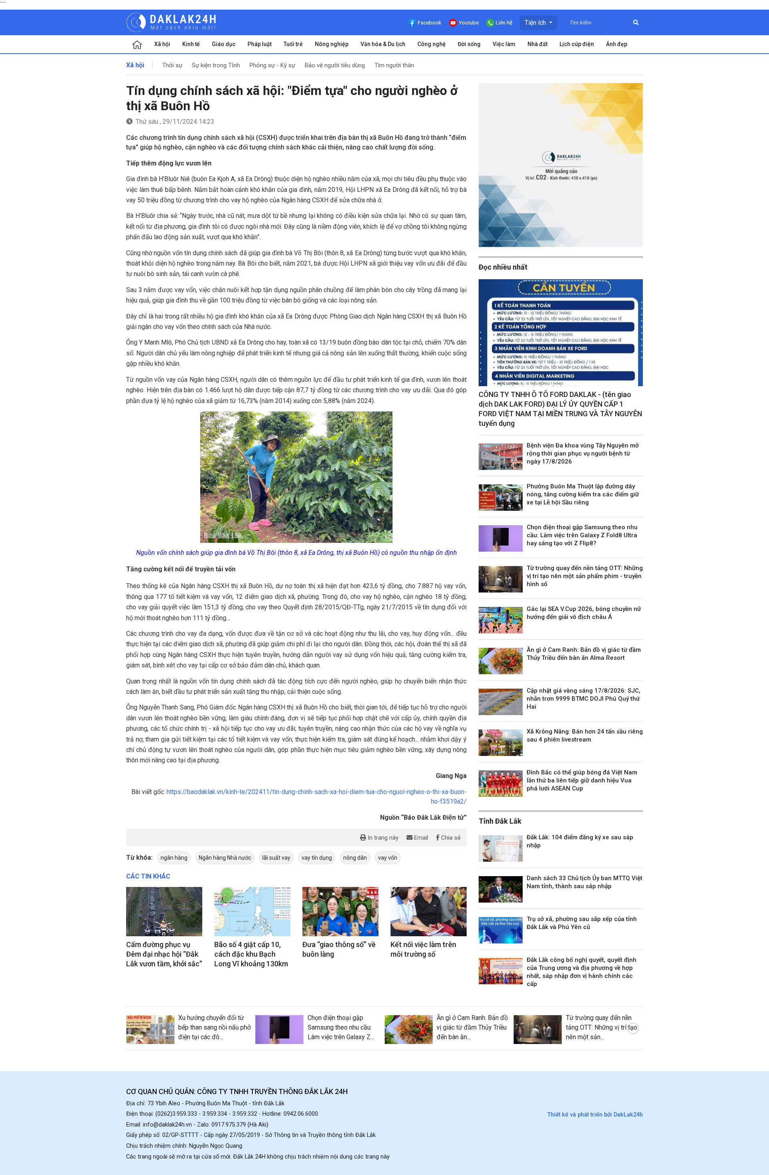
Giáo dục (224, 44)
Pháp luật (260, 44)
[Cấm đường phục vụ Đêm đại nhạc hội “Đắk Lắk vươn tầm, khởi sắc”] (164, 912)
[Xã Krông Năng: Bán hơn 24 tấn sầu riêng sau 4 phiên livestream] (501, 743)
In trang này (382, 837)
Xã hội (162, 44)
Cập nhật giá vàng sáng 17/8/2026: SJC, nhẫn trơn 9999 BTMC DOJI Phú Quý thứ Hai (583, 698)
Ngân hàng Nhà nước (225, 858)
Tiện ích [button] (536, 22)
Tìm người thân (394, 65)
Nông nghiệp (331, 44)
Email (420, 837)
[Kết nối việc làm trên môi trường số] (429, 912)
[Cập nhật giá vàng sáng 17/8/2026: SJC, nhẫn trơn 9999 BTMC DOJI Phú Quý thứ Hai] (501, 702)
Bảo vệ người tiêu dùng (335, 65)
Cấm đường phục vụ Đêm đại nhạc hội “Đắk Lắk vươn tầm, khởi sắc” (164, 954)
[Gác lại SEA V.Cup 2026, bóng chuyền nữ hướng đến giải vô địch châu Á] (501, 620)
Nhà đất (537, 44)
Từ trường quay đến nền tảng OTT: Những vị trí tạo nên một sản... (601, 1027)
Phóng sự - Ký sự (272, 65)
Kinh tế (191, 44)
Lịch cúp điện (577, 44)
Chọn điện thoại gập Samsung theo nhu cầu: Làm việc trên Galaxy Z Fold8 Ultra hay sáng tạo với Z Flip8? (582, 535)
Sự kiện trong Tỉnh (216, 65)
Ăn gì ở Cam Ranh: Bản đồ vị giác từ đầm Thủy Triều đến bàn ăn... (472, 1027)
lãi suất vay (276, 858)
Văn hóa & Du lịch (382, 44)
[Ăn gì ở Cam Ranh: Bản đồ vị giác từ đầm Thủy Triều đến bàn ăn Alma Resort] (501, 661)
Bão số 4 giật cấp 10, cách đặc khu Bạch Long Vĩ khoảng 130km (251, 954)
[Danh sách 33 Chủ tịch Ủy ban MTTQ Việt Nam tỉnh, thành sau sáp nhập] (501, 889)
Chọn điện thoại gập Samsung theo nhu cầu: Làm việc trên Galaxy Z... (341, 1027)
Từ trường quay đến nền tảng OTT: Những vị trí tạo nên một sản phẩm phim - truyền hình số (585, 576)
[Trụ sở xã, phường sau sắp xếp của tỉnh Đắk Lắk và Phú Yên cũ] (501, 930)
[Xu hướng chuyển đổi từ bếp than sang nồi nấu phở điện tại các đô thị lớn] (150, 1029)
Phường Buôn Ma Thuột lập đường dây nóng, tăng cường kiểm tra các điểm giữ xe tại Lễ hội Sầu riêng (583, 494)
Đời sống (469, 44)
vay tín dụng (317, 858)
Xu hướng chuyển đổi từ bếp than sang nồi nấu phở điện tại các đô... (214, 1027)
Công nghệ (431, 44)
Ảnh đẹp (616, 44)
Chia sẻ (450, 837)
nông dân (355, 858)
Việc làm (504, 44)
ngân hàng (174, 858)
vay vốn (387, 858)
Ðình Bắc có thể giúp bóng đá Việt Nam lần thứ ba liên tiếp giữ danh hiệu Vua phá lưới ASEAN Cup (582, 780)
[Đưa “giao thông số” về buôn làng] (340, 912)
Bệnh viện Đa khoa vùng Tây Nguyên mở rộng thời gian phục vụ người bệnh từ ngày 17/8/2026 (583, 453)
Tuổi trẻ (293, 44)
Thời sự (172, 65)
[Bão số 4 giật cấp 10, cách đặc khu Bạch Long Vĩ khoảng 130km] (252, 912)
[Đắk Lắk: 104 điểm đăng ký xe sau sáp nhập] (501, 848)
